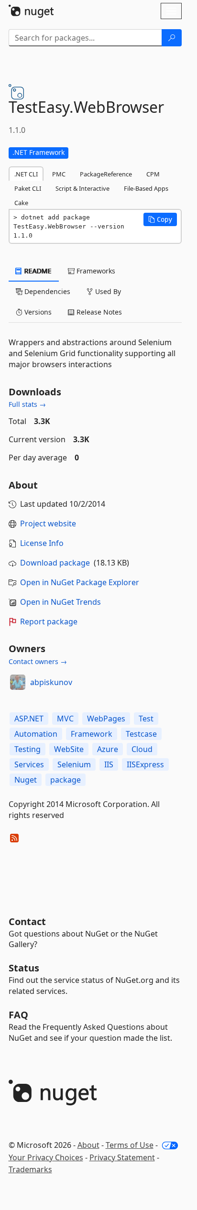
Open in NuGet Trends (60, 602)
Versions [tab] (37, 311)
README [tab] (37, 270)
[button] (160, 219)
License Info (42, 543)
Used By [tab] (107, 291)
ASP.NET (29, 718)
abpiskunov (51, 682)
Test (146, 718)
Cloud (142, 749)
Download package (55, 562)
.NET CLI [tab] (26, 174)
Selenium (74, 764)
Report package (48, 621)
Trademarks (30, 1169)
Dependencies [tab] (46, 291)
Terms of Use (129, 1145)
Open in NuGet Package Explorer (79, 582)
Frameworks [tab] (95, 270)
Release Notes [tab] (98, 311)
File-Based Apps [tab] (146, 188)
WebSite (69, 749)
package (65, 779)
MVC (65, 718)
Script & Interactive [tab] (82, 188)
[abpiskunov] (17, 682)
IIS (108, 764)
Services (29, 764)
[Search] (172, 37)
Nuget (25, 779)
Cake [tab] (21, 202)
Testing (27, 749)
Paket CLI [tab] (27, 188)
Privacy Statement (122, 1157)
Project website (48, 523)
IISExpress (145, 764)
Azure (107, 749)
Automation (35, 734)
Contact (27, 921)
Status (24, 967)
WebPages (106, 718)
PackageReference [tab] (106, 174)
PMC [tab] (59, 174)
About (88, 1145)
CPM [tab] (153, 174)
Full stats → (27, 404)
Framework (91, 734)
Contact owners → (38, 661)
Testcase (141, 734)
